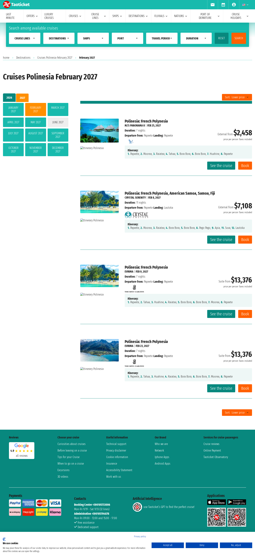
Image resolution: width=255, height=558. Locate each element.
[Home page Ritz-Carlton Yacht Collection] (134, 287)
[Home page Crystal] (136, 213)
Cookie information (117, 457)
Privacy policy (140, 536)
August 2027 (35, 133)
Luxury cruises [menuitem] (49, 16)
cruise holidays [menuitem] (236, 16)
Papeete (148, 135)
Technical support (116, 444)
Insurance (111, 463)
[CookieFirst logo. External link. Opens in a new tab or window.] (4, 539)
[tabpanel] (35, 130)
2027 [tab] (22, 98)
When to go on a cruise (70, 463)
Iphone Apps (162, 457)
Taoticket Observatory (215, 457)
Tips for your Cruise (68, 457)
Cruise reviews (211, 444)
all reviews (22, 455)
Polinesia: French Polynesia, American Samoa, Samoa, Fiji (170, 193)
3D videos (62, 476)
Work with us (113, 476)
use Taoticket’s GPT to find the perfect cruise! (169, 507)
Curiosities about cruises (71, 444)
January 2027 (13, 109)
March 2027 (58, 107)
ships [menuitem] (115, 16)
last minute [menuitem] (10, 16)
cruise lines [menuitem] (95, 16)
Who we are (161, 444)
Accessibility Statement (119, 470)
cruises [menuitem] (73, 16)
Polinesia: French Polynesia (146, 121)
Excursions (63, 470)
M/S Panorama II (135, 125)
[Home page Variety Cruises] (130, 140)
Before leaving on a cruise (72, 450)
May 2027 (36, 122)
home (6, 57)
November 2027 (35, 149)
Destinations (23, 57)
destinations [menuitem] (136, 16)
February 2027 (35, 109)
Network (159, 450)
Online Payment (212, 450)
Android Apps (162, 463)
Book (245, 165)
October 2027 (13, 149)
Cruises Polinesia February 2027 (54, 57)
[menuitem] (212, 4)
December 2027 (58, 149)
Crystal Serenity (135, 197)
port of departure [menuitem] (205, 16)
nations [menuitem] (179, 16)
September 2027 (58, 135)
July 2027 (13, 133)
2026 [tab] (9, 97)
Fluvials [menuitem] (159, 16)
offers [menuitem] (31, 16)
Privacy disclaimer (116, 450)
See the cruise (221, 165)
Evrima (129, 271)
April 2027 (13, 122)
